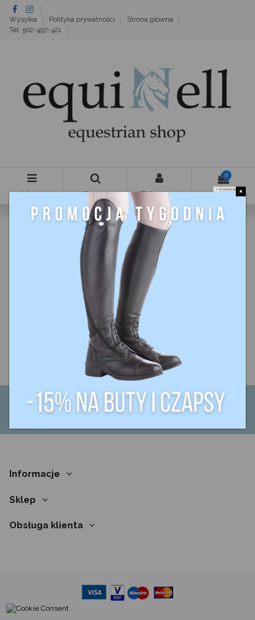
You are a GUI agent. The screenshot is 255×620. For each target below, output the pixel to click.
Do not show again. (229, 189)
